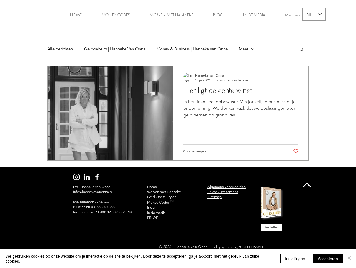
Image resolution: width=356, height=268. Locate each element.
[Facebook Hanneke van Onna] (97, 177)
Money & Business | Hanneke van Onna (192, 49)
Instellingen (295, 258)
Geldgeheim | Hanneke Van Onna (114, 49)
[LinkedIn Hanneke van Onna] (87, 177)
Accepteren (328, 258)
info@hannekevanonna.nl (93, 192)
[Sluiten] (349, 259)
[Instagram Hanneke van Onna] (76, 177)
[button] (301, 50)
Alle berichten (60, 49)
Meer (243, 49)
